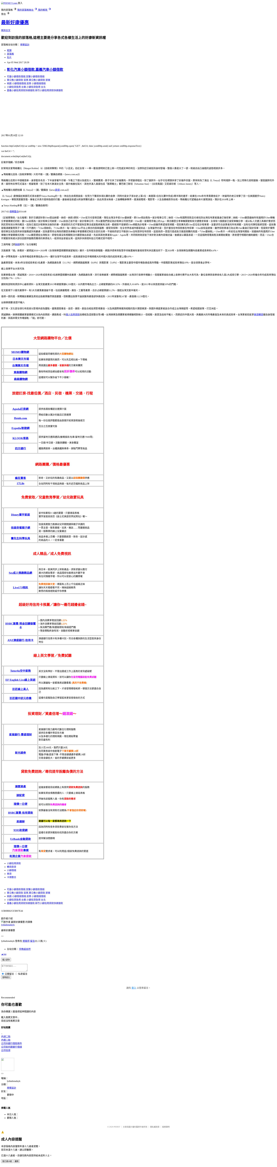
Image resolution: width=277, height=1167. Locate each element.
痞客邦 (26, 941)
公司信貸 (5, 1050)
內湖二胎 (5, 1036)
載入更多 (6, 960)
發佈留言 (6, 977)
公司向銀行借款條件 (11, 1043)
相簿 (9, 50)
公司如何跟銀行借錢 (11, 1047)
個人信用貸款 (73, 314)
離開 (16, 1161)
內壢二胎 (5, 1040)
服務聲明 (166, 1127)
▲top (3, 954)
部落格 (10, 54)
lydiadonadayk (8, 924)
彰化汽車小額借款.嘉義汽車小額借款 (35, 69)
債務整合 (14, 211)
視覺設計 (24, 44)
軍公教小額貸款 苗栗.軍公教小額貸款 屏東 (28, 80)
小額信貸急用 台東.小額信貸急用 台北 (26, 87)
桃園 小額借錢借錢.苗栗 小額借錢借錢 (26, 83)
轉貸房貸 (11, 867)
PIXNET (117, 1127)
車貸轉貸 (258, 314)
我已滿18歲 (7, 1161)
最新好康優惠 (15, 22)
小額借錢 (11, 870)
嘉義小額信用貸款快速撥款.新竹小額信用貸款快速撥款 (35, 90)
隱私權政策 (154, 1127)
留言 (32, 941)
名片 (9, 57)
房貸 (57, 190)
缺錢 (17, 244)
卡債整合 (11, 877)
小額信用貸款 (14, 863)
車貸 (9, 874)
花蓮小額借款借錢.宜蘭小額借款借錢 (25, 76)
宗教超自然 (25, 949)
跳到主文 (5, 30)
